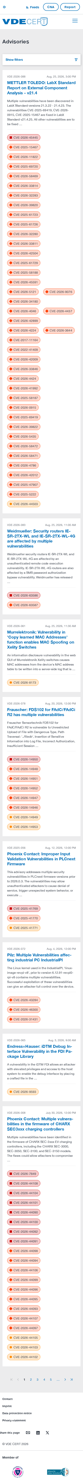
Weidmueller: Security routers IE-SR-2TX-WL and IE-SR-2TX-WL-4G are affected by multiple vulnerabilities (41, 538)
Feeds (34, 7)
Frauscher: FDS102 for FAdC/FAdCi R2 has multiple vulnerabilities (41, 712)
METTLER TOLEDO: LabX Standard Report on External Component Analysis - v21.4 (41, 87)
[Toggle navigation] (75, 20)
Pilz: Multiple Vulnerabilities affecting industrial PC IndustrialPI (39, 957)
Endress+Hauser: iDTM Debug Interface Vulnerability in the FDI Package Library (39, 1051)
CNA (50, 7)
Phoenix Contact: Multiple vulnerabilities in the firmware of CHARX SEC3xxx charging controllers (40, 1123)
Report (70, 7)
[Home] (24, 21)
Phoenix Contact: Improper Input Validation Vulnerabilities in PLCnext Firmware (41, 858)
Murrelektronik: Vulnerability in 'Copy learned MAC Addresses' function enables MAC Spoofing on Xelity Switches (40, 640)
